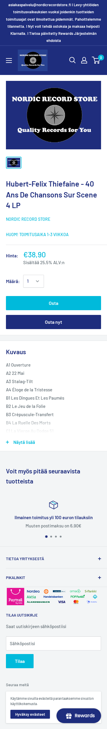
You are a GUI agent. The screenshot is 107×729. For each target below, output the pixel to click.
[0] (96, 60)
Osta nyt (53, 322)
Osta (53, 303)
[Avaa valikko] (9, 60)
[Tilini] (84, 60)
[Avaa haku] (72, 60)
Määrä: (13, 281)
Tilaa (20, 661)
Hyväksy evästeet (30, 714)
